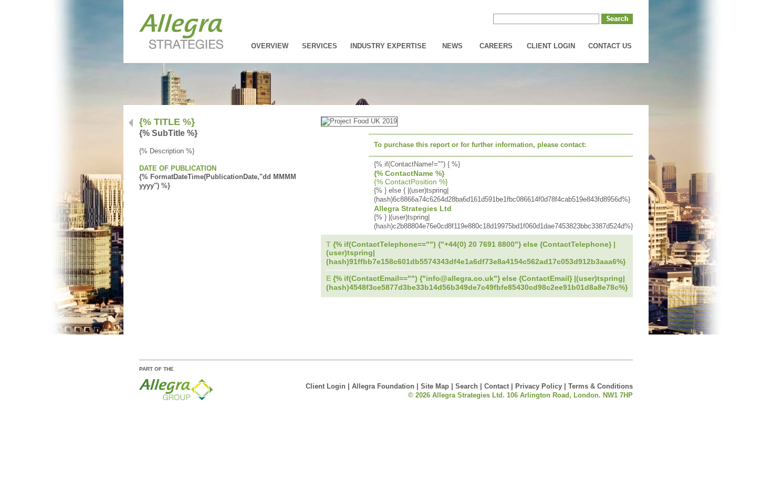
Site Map (435, 386)
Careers (496, 46)
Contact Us (610, 46)
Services (319, 46)
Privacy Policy (538, 386)
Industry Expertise (388, 46)
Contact (496, 386)
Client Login (551, 46)
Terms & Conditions (600, 386)
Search (466, 386)
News (452, 46)
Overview (269, 46)
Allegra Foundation (383, 386)
